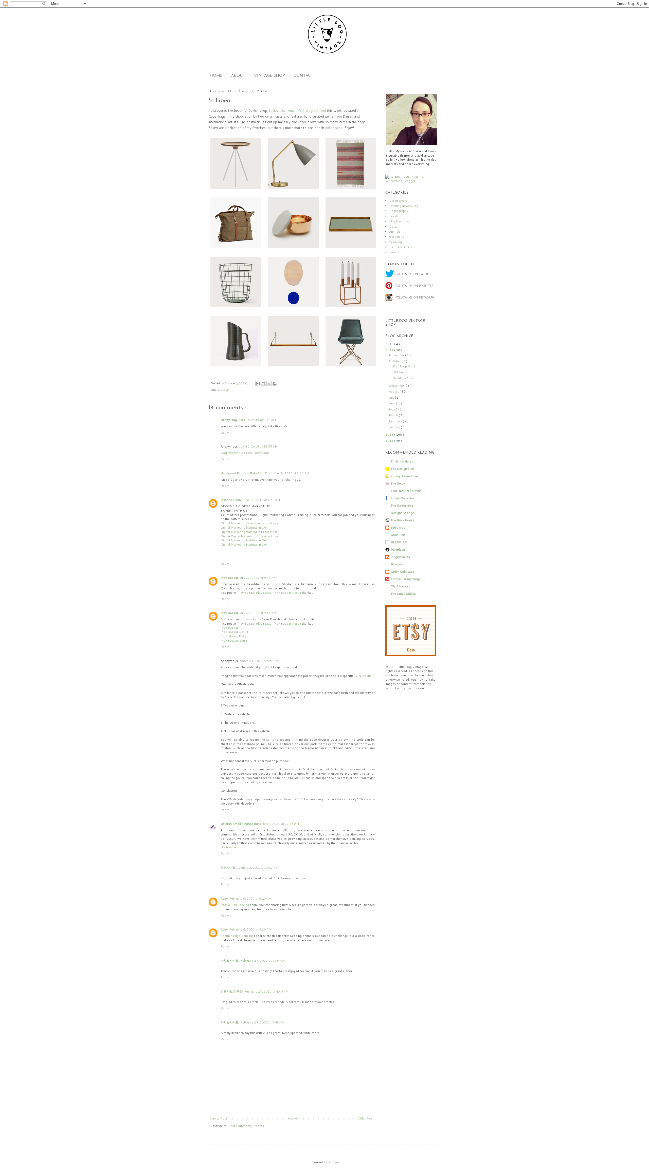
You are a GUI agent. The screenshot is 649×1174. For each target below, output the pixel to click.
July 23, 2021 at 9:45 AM (258, 613)
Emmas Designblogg (406, 579)
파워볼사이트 (230, 960)
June (392, 403)
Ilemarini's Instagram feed (306, 110)
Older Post (365, 1118)
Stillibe (273, 110)
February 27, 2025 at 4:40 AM (266, 991)
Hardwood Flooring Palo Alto (242, 473)
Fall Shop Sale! (404, 366)
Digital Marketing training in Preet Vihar (249, 532)
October (395, 361)
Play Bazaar (229, 577)
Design (224, 390)
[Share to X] (269, 383)
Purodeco (398, 549)
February (396, 421)
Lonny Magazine (402, 498)
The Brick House (402, 520)
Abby (224, 898)
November (397, 355)
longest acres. (401, 557)
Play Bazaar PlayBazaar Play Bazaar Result (269, 592)
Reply (225, 432)
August (394, 391)
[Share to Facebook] (274, 383)
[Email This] (257, 383)
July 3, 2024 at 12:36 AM (281, 824)
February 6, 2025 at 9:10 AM (250, 898)
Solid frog (398, 527)
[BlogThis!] (263, 383)
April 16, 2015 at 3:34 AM (257, 420)
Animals (395, 231)
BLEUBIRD (399, 542)
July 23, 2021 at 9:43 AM (258, 577)
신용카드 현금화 (232, 991)
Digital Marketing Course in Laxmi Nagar (250, 523)
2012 (389, 440)
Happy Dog (229, 420)
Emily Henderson (403, 461)
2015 (389, 344)
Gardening (396, 236)
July (392, 397)
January (395, 427)
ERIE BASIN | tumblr (406, 491)
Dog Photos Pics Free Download (245, 453)
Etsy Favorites (399, 221)
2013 (389, 434)
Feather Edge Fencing (237, 936)
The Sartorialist (402, 505)
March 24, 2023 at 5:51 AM (259, 661)
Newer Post (218, 1118)
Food (393, 216)
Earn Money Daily (233, 636)
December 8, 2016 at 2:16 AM (287, 473)
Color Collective (402, 571)
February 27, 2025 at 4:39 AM (262, 960)
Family (394, 252)
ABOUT (238, 76)
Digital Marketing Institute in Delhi (245, 527)
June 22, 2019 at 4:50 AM (261, 500)
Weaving (395, 242)
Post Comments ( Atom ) (246, 1126)
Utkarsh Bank (230, 847)
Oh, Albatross (400, 586)
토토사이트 (228, 867)
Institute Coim (231, 500)
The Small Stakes (403, 593)
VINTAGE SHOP (269, 76)
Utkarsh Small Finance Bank (241, 824)
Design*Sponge (402, 513)
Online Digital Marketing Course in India (249, 536)
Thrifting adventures (403, 205)
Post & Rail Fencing (235, 905)
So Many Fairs (403, 378)
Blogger (333, 1162)
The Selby (398, 483)
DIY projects (398, 200)
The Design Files (402, 469)
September (397, 385)
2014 (389, 350)
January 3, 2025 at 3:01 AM (257, 867)
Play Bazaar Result (234, 632)
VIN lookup (363, 676)
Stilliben (399, 372)
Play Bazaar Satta (234, 640)
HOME (216, 76)
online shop (334, 127)
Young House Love (404, 476)
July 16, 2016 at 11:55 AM (258, 446)
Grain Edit (398, 535)
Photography (398, 211)
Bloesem (397, 564)
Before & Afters (400, 247)
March (394, 415)
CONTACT (303, 76)
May (392, 409)
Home (292, 1118)
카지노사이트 (230, 1022)
